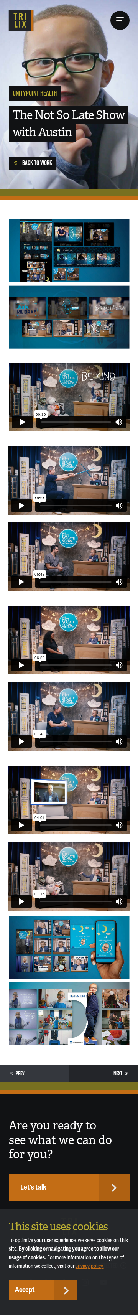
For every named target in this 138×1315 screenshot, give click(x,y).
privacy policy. (89, 1266)
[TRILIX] (21, 20)
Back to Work (37, 162)
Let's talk (33, 1187)
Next (117, 1073)
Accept (25, 1289)
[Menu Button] (120, 20)
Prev (20, 1073)
